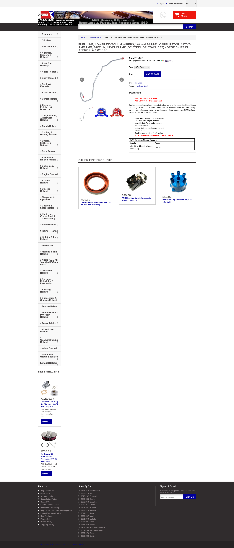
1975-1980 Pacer (88, 525)
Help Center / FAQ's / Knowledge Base (56, 510)
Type (131, 67)
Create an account (175, 3)
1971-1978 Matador (89, 519)
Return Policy (46, 522)
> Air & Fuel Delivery (46, 64)
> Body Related (48, 78)
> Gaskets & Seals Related (47, 207)
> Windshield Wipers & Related (49, 355)
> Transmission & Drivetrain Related (49, 314)
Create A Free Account (49, 505)
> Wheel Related (48, 348)
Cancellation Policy (48, 499)
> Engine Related (49, 174)
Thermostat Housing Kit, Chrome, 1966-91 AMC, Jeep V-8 (49, 404)
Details (45, 421)
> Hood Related (48, 225)
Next (121, 80)
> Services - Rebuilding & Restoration (47, 281)
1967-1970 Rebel (88, 533)
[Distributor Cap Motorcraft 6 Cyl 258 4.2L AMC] (177, 182)
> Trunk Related (48, 323)
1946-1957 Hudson (88, 508)
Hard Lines (138, 83)
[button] (162, 60)
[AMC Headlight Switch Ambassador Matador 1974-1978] (137, 181)
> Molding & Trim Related (48, 253)
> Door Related (48, 151)
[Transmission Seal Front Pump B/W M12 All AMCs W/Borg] (96, 183)
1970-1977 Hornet (88, 505)
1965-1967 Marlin (88, 516)
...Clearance (46, 34)
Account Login (46, 496)
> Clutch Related (48, 126)
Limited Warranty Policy (50, 513)
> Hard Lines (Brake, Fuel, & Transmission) (47, 216)
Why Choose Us (47, 491)
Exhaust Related (48, 363)
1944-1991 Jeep (87, 513)
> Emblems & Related (47, 167)
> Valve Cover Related (47, 330)
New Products (46, 516)
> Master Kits (46, 245)
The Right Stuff (142, 86)
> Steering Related (45, 290)
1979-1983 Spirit (87, 536)
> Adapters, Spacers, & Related (46, 55)
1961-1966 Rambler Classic (92, 530)
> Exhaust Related (45, 181)
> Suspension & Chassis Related (48, 299)
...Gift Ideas (45, 40)
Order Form (45, 493)
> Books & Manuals (45, 85)
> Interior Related (49, 231)
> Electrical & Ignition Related (48, 158)
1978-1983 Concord (89, 496)
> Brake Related (48, 92)
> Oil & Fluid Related (46, 272)
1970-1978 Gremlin (89, 502)
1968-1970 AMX (87, 493)
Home (82, 37)
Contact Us (45, 502)
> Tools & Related (49, 306)
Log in (161, 3)
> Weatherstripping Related (49, 340)
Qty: (131, 74)
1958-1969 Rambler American (93, 527)
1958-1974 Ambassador (90, 491)
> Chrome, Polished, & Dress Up (46, 107)
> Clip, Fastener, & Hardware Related (48, 117)
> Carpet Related (48, 99)
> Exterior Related (45, 190)
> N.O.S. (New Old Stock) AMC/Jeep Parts (49, 262)
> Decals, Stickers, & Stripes (45, 143)
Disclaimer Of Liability (49, 508)
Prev (82, 80)
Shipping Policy (47, 525)
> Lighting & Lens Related (49, 238)
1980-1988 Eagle (88, 499)
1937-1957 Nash (87, 522)
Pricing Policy (46, 519)
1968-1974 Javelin (88, 510)
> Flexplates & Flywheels (47, 198)
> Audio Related (48, 72)
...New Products (95, 37)
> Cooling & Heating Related (48, 133)
